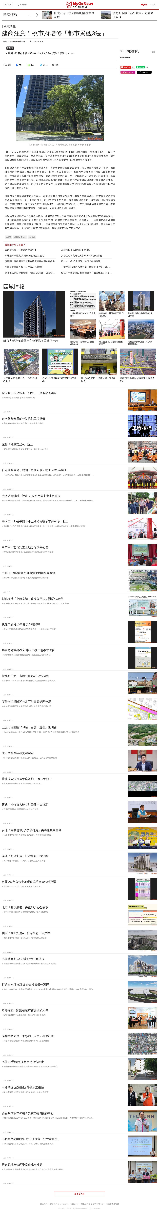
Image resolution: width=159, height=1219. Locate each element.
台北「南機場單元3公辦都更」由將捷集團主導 (31, 830)
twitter (45, 65)
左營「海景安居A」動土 (17, 444)
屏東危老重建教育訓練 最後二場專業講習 (28, 650)
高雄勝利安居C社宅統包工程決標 (23, 959)
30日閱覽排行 (130, 51)
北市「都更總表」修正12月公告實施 (25, 907)
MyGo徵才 (64, 1204)
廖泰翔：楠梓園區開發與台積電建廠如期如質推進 (30, 261)
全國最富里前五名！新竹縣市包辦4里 (23, 267)
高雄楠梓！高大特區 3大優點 (75, 250)
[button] (37, 14)
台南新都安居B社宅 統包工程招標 (23, 418)
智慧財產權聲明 (112, 1204)
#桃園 (8, 237)
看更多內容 (79, 1194)
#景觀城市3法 (20, 237)
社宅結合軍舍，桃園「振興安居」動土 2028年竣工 (34, 470)
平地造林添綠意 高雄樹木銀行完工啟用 (24, 255)
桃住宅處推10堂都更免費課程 (21, 624)
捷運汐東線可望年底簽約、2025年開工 (27, 778)
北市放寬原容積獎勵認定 (18, 753)
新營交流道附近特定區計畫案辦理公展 (26, 701)
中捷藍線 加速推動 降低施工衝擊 (23, 1087)
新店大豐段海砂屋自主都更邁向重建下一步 (30, 340)
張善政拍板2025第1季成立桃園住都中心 (28, 1113)
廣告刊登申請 (98, 1204)
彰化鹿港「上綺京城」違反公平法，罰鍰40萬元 (32, 598)
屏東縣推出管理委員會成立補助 (22, 1164)
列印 (56, 65)
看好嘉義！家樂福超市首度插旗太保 (25, 1010)
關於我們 (53, 1204)
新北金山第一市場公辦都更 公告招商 (25, 676)
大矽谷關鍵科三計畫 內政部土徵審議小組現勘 (31, 495)
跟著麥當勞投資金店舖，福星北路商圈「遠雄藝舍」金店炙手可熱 (38, 272)
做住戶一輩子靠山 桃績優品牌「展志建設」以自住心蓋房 (90, 272)
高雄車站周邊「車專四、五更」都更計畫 (28, 1036)
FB (20, 65)
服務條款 (74, 1204)
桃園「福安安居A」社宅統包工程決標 (26, 933)
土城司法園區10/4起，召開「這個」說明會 (29, 727)
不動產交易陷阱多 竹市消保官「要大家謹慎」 (31, 1139)
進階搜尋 (23, 4)
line (32, 65)
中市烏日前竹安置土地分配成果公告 (25, 547)
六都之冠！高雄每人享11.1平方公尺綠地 (81, 255)
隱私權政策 (85, 1204)
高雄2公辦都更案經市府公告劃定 (23, 1061)
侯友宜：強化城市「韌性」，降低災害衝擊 (29, 393)
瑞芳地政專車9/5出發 (126, 13)
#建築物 (32, 237)
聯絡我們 (43, 1204)
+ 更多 (153, 52)
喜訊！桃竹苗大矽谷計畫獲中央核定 (25, 804)
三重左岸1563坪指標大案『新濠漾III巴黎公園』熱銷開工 (89, 267)
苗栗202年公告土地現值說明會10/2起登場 (29, 881)
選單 (9, 4)
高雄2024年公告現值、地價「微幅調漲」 (82, 261)
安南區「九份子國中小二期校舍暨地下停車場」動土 (35, 521)
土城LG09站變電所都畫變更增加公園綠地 (28, 573)
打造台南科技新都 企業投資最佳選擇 (25, 984)
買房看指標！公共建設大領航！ (21, 250)
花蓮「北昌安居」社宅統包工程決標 (25, 856)
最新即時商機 (125, 57)
